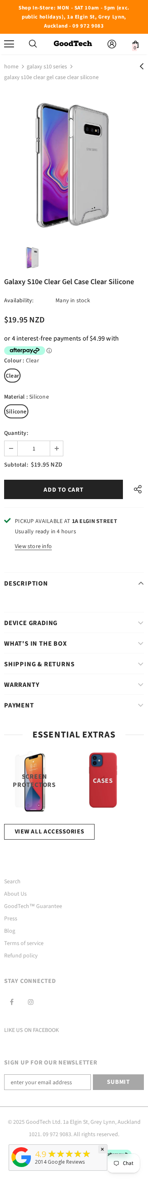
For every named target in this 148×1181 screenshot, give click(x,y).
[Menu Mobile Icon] (9, 44)
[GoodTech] (21, 1167)
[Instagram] (30, 1001)
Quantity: (16, 433)
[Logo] (72, 44)
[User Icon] (111, 44)
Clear (12, 376)
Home (11, 67)
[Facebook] (11, 1001)
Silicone (16, 412)
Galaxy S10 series (47, 67)
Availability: (19, 300)
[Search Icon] (33, 44)
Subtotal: (16, 465)
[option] (74, 163)
